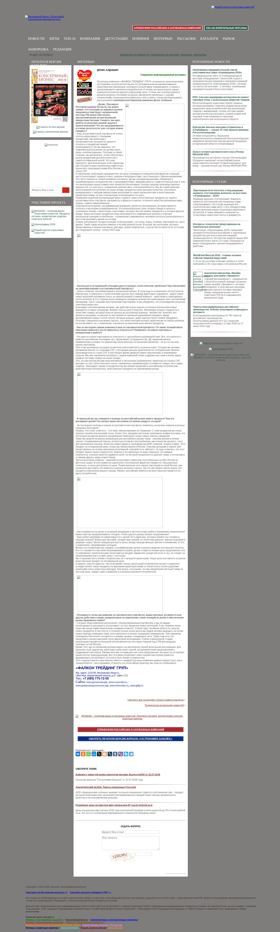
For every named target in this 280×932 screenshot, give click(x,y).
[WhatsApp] (88, 754)
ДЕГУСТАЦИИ (116, 38)
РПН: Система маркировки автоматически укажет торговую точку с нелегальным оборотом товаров (221, 98)
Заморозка (38, 49)
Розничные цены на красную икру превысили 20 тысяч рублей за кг (114, 805)
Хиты (54, 38)
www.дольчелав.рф (96, 682)
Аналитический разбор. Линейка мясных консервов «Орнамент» (222, 274)
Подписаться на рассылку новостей (164, 705)
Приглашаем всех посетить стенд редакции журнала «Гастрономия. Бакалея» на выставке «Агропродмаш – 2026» (220, 193)
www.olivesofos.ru (119, 685)
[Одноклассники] (83, 754)
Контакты (200, 55)
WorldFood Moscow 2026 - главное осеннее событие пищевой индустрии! (217, 256)
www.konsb (75, 898)
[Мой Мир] (94, 754)
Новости (36, 38)
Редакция (62, 49)
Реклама (186, 55)
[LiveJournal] (110, 754)
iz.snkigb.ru (87, 898)
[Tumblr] (115, 754)
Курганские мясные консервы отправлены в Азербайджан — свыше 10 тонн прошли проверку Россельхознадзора (221, 130)
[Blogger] (104, 754)
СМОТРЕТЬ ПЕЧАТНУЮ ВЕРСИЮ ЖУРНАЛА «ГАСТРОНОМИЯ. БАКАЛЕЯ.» (130, 738)
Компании (90, 38)
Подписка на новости (134, 55)
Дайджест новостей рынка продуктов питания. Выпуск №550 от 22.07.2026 (118, 774)
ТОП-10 (69, 38)
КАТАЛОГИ (209, 38)
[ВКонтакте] (78, 754)
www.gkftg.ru (136, 685)
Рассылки (186, 38)
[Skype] (126, 754)
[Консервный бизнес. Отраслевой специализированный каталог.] (50, 21)
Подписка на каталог (165, 55)
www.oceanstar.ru (118, 682)
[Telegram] (131, 754)
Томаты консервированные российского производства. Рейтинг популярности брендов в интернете (220, 310)
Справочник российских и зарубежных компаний (167, 28)
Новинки (140, 38)
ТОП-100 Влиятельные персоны (226, 28)
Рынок (229, 38)
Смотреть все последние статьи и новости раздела (156, 700)
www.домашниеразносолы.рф (92, 685)
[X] (99, 754)
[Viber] (120, 754)
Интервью (163, 38)
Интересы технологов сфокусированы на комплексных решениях (216, 225)
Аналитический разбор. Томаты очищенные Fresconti (106, 787)
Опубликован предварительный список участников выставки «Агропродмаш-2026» (217, 71)
